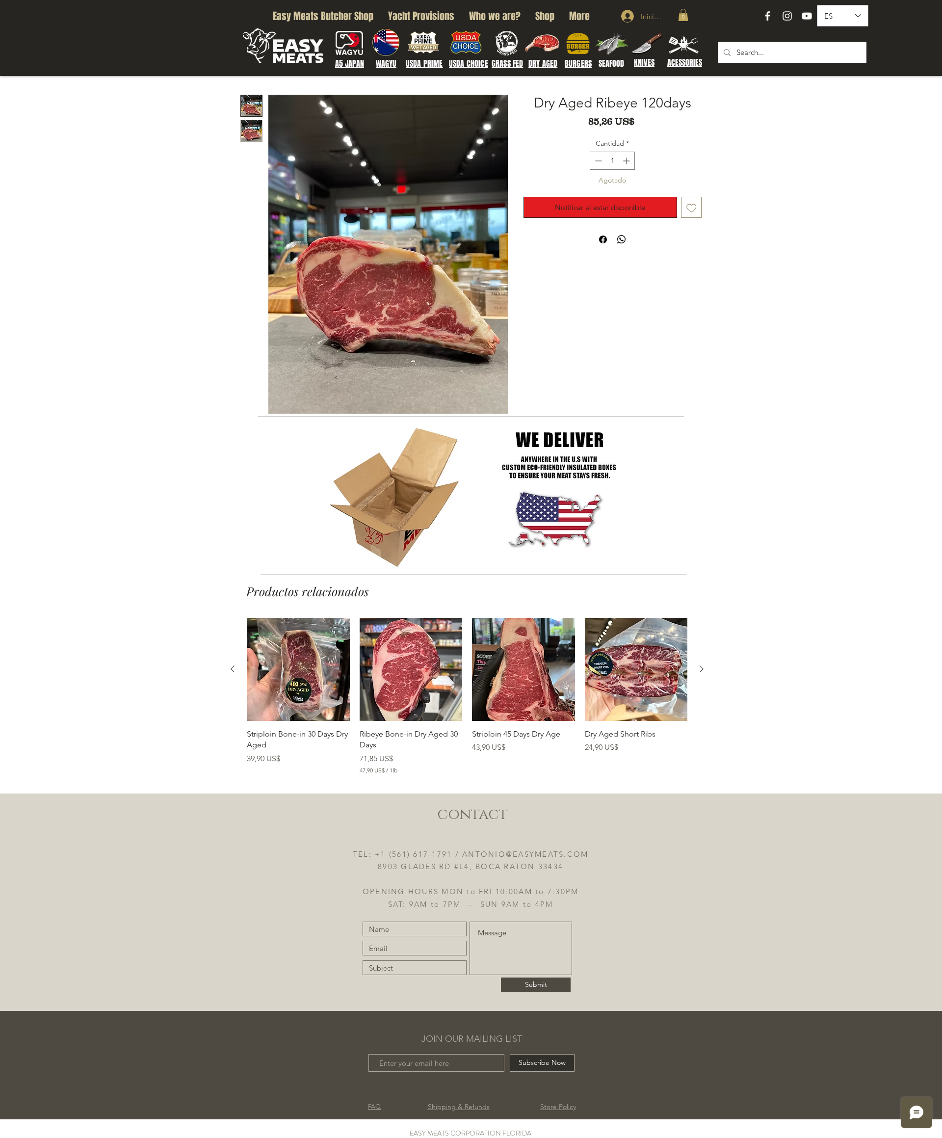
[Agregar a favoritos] (691, 207)
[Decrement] (597, 160)
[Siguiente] (701, 669)
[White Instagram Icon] (787, 16)
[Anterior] (232, 669)
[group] (467, 696)
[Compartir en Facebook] (603, 239)
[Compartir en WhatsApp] (622, 239)
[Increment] (627, 160)
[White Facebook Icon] (767, 16)
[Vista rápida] (298, 669)
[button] (683, 15)
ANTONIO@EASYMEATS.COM (525, 854)
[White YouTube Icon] (807, 16)
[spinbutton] (612, 160)
